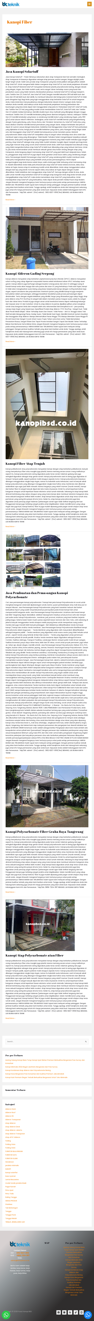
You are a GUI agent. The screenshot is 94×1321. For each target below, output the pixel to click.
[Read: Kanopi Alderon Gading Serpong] (47, 238)
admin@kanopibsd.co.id (20, 1260)
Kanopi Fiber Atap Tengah (25, 463)
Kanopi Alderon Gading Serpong (30, 273)
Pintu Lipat (9, 1190)
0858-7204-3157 (23, 1255)
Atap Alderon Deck (12, 1127)
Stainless (8, 1204)
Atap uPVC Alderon (12, 1137)
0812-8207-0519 (23, 1253)
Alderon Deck (10, 1109)
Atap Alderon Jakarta (13, 1130)
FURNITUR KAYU (11, 1155)
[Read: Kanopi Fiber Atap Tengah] (47, 404)
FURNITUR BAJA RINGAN (14, 1151)
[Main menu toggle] (89, 4)
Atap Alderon (10, 1123)
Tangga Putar (10, 1215)
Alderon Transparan (13, 1120)
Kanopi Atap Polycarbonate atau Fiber (35, 955)
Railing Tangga (11, 1197)
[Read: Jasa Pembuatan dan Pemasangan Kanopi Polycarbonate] (33, 561)
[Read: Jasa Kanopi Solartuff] (47, 50)
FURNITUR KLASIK (11, 1158)
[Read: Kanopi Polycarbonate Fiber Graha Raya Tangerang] (47, 796)
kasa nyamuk (10, 1176)
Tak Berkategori (11, 1208)
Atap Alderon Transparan (15, 1134)
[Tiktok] (76, 1312)
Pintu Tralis (9, 1194)
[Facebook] (58, 1312)
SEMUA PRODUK (11, 1201)
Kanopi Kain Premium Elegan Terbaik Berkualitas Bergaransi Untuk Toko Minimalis (36, 1077)
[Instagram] (64, 1312)
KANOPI (8, 1169)
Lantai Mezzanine (12, 1180)
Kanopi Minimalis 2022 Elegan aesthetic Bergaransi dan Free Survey (31, 1067)
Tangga (8, 1211)
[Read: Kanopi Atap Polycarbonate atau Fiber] (40, 925)
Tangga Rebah (11, 1218)
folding (8, 1141)
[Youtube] (81, 1312)
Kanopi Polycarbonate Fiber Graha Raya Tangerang (44, 831)
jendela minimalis (12, 1165)
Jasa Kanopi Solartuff (22, 71)
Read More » (10, 200)
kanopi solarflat (11, 1173)
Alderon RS (9, 1116)
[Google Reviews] (70, 1312)
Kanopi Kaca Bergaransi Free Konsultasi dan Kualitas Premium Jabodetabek (34, 1074)
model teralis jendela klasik (15, 1183)
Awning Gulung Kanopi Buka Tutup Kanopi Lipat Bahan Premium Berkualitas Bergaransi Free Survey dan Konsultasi (74, 1252)
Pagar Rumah (10, 1187)
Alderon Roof (10, 1112)
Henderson (9, 1162)
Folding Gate (10, 1144)
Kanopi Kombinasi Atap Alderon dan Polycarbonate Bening (28, 1070)
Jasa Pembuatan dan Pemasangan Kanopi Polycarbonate (37, 595)
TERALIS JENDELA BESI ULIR (15, 1222)
